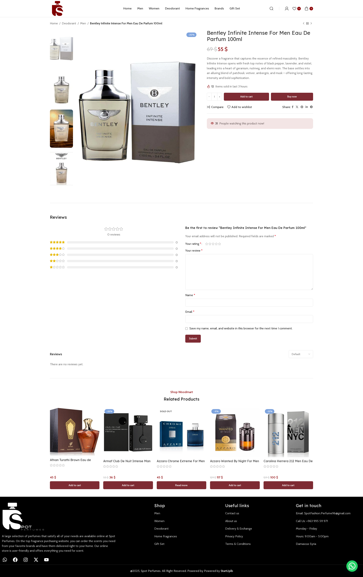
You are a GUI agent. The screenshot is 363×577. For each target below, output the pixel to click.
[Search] (271, 8)
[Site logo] (57, 8)
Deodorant (69, 23)
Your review (193, 250)
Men (83, 23)
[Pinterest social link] (301, 107)
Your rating (193, 243)
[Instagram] (25, 560)
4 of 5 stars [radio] (216, 243)
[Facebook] (15, 560)
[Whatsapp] (4, 560)
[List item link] (187, 513)
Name (190, 295)
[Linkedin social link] (306, 107)
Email (189, 312)
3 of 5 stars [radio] (213, 243)
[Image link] (25, 516)
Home (54, 23)
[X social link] (297, 107)
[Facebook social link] (293, 107)
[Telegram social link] (311, 107)
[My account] (287, 8)
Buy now (292, 96)
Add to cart (246, 96)
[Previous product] (304, 23)
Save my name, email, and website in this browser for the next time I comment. (240, 328)
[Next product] (311, 23)
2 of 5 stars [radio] (209, 243)
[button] (74, 485)
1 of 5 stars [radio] (206, 243)
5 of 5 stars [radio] (219, 243)
